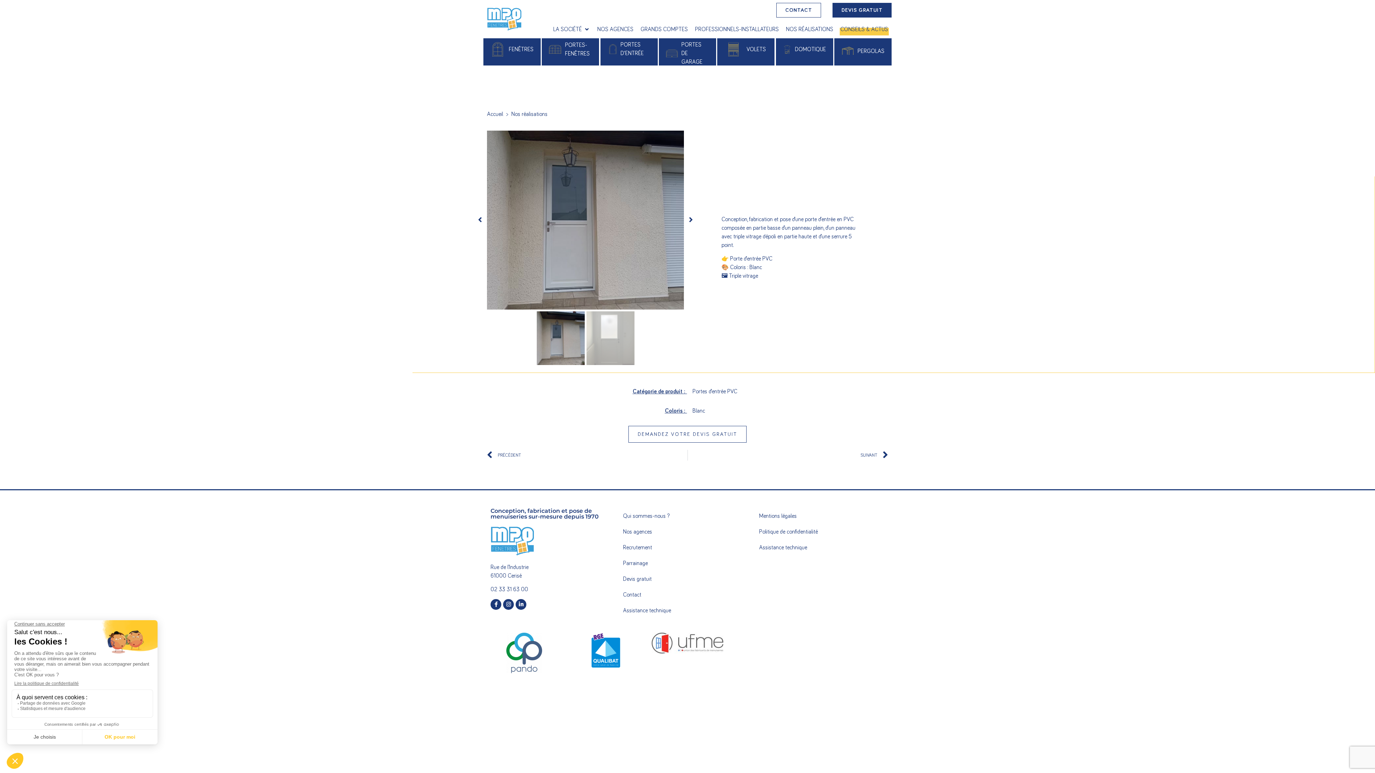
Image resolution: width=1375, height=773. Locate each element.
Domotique (810, 49)
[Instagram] (508, 604)
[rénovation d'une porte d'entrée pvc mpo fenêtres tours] (585, 220)
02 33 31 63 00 (509, 589)
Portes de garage (692, 53)
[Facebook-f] (496, 604)
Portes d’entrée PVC (715, 391)
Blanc (699, 411)
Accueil (495, 114)
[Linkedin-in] (521, 604)
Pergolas (871, 51)
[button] (572, 29)
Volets (756, 49)
